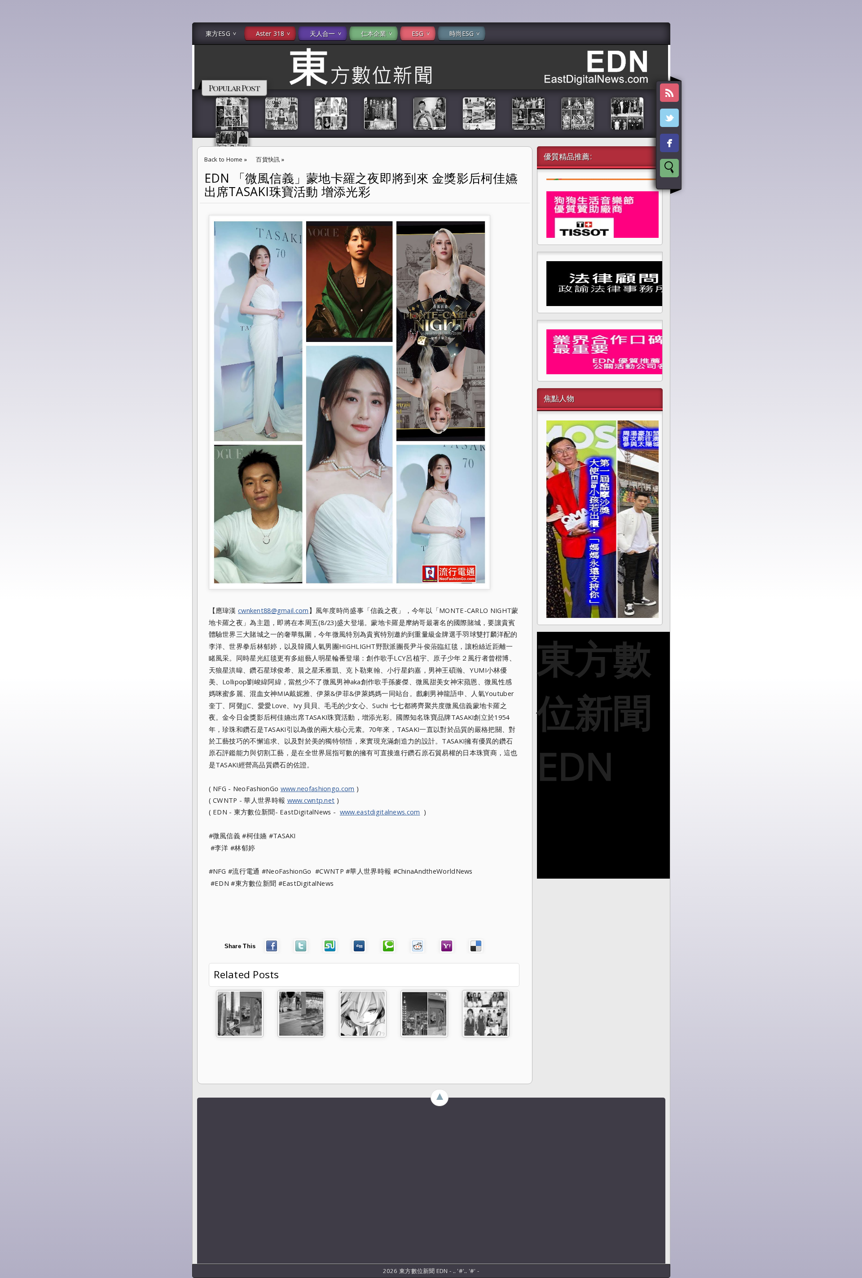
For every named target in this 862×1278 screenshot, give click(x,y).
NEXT (847, 142)
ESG (417, 33)
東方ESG (218, 33)
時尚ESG (461, 33)
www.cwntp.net (311, 800)
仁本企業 (374, 33)
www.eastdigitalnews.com (380, 811)
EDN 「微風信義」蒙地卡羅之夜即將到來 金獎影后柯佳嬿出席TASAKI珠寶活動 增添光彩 (361, 185)
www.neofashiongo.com (318, 788)
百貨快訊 (268, 159)
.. (455, 1271)
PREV (14, 142)
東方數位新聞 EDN (594, 712)
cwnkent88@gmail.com (273, 610)
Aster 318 (270, 33)
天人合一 (322, 33)
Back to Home (223, 159)
